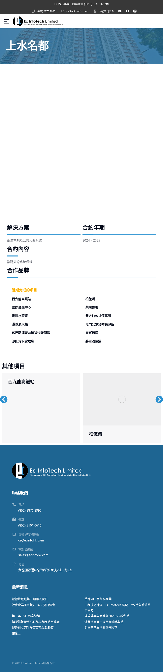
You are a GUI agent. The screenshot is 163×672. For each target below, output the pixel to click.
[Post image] (122, 399)
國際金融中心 (21, 307)
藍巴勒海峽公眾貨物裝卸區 (31, 333)
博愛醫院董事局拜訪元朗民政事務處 (36, 622)
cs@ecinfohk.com (76, 11)
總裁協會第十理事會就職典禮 (103, 622)
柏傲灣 (90, 299)
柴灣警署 (91, 307)
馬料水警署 (20, 316)
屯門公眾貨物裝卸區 (99, 324)
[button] (4, 399)
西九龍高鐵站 (21, 299)
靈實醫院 (91, 333)
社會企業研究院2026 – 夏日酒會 (33, 605)
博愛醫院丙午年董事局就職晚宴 (33, 628)
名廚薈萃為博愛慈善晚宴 (100, 628)
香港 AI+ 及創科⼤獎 (98, 599)
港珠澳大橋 (20, 324)
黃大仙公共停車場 (98, 316)
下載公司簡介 (106, 11)
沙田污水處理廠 (23, 341)
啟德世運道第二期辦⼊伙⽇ (30, 599)
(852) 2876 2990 (46, 11)
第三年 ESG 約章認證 (26, 616)
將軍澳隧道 (93, 341)
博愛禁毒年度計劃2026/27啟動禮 (106, 616)
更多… (16, 633)
